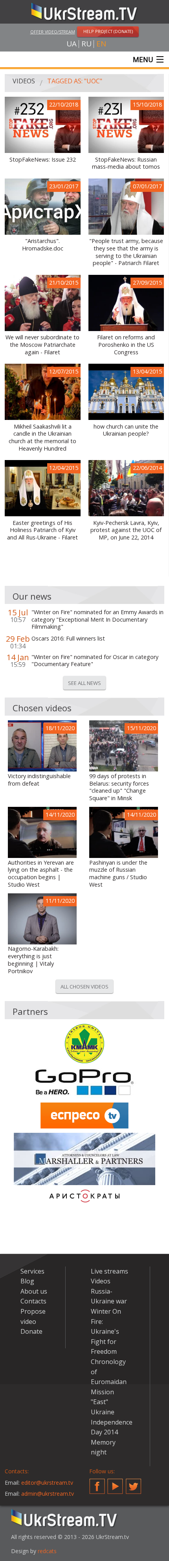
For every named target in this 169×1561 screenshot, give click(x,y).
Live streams (109, 1271)
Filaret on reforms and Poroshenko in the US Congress (126, 344)
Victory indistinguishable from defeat (39, 780)
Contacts (33, 1301)
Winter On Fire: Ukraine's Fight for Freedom (106, 1331)
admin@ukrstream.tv (47, 1493)
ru (86, 44)
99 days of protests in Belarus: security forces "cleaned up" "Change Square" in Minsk (119, 787)
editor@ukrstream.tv (47, 1482)
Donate (31, 1331)
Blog (27, 1281)
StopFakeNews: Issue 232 (42, 159)
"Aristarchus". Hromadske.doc (42, 244)
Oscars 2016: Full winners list (68, 638)
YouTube (115, 1483)
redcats (47, 1551)
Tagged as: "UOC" (74, 81)
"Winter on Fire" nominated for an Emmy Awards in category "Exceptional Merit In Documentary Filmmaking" (97, 619)
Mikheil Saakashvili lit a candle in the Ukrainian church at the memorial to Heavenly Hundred (42, 437)
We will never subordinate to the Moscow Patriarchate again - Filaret (42, 344)
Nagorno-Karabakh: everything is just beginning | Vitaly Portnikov (33, 959)
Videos (24, 81)
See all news (84, 683)
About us (33, 1291)
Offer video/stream (52, 32)
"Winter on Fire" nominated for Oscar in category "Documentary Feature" (94, 660)
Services (32, 1271)
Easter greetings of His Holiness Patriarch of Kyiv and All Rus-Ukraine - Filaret (42, 530)
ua (71, 44)
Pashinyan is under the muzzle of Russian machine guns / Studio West (118, 873)
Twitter (133, 1483)
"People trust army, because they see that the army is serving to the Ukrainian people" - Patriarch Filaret (126, 252)
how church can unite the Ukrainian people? (126, 430)
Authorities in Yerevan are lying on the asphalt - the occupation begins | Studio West (41, 873)
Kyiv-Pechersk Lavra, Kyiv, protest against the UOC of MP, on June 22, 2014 (126, 530)
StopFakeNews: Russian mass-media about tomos (126, 163)
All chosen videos (84, 986)
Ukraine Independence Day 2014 (111, 1422)
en (101, 44)
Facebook (97, 1483)
